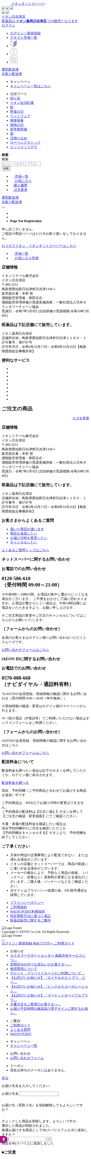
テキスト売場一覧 (23, 37)
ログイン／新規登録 (25, 33)
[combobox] (21, 164)
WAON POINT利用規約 (27, 911)
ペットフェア (20, 116)
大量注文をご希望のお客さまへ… (35, 1004)
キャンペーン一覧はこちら (30, 86)
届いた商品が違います (27, 529)
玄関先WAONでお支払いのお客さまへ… (40, 964)
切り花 (15, 98)
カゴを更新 (80, 418)
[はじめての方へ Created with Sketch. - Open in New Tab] (13, 46)
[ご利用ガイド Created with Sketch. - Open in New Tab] (13, 54)
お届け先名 (10, 1093)
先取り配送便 (12, 74)
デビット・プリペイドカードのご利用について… (47, 973)
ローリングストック (25, 142)
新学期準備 (18, 129)
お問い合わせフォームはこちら (25, 650)
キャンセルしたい (23, 542)
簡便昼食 (17, 120)
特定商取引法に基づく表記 (30, 916)
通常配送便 (10, 69)
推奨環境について (23, 969)
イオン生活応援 (22, 103)
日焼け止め (18, 138)
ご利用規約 (18, 907)
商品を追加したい (23, 533)
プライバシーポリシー (27, 902)
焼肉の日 (17, 125)
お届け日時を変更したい (28, 538)
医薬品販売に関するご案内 (30, 920)
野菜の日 (17, 111)
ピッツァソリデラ (23, 147)
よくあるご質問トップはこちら (25, 550)
